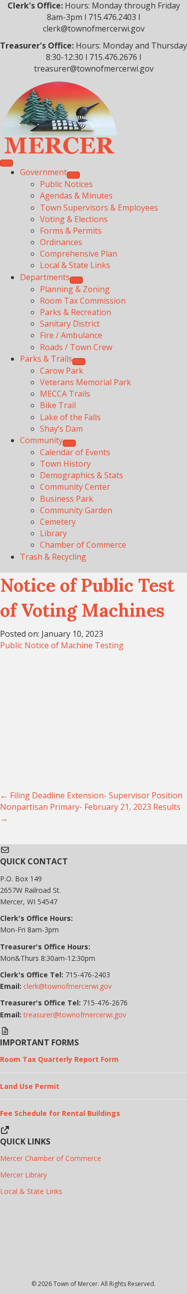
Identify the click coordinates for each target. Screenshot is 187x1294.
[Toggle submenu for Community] (69, 443)
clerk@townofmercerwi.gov (67, 986)
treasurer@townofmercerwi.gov (74, 1014)
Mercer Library (23, 1174)
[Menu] (6, 163)
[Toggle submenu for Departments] (76, 280)
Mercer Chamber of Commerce (50, 1158)
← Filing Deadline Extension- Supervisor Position (91, 795)
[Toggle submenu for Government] (73, 175)
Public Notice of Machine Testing (62, 645)
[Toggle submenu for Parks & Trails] (78, 361)
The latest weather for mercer (93, 1272)
